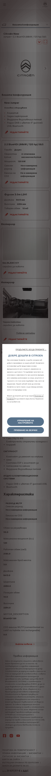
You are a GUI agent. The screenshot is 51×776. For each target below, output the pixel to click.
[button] (31, 349)
